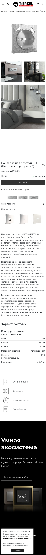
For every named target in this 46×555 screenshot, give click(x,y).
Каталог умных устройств (16, 477)
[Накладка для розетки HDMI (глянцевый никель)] (23, 219)
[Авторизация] (42, 4)
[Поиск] (8, 4)
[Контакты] (38, 4)
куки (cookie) (21, 536)
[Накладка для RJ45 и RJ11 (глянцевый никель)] (9, 219)
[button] (2, 218)
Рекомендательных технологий (16, 539)
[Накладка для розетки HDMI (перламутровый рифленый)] (37, 219)
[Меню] (3, 4)
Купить (23, 183)
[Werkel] (23, 4)
